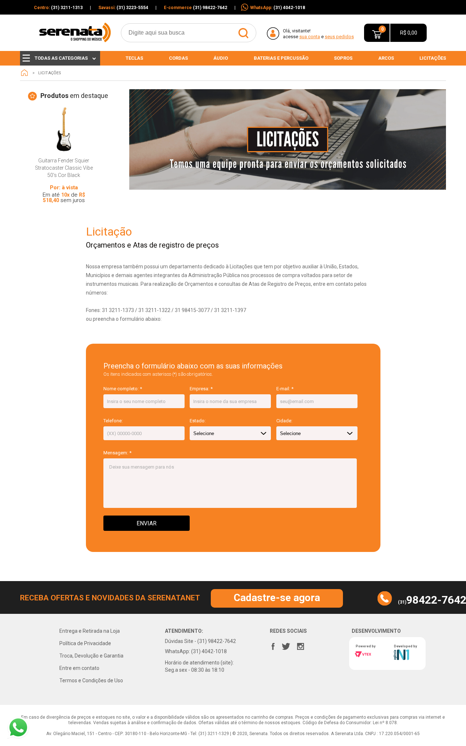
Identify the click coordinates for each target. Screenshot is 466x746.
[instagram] (300, 644)
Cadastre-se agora (277, 598)
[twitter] (286, 644)
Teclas (134, 58)
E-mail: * (284, 388)
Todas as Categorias (61, 58)
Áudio (220, 58)
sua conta (309, 36)
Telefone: (113, 420)
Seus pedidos (339, 36)
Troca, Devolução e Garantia (91, 655)
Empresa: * (201, 388)
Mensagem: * (117, 452)
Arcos (386, 58)
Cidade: (284, 420)
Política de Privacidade (85, 643)
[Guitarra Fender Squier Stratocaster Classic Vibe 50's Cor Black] (64, 129)
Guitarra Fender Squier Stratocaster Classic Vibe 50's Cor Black (64, 168)
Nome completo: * (122, 388)
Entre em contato (79, 668)
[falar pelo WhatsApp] (18, 728)
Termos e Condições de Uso (91, 680)
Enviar (147, 523)
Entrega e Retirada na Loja (89, 630)
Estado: (198, 420)
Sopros (343, 58)
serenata (24, 73)
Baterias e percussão (281, 58)
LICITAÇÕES (49, 73)
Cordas (178, 58)
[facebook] (273, 644)
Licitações (432, 58)
